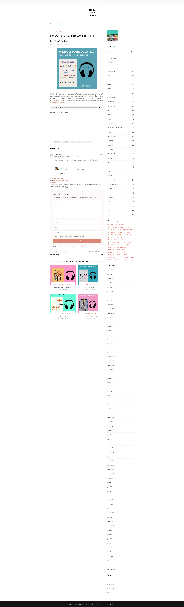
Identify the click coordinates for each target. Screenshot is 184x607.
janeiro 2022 (110, 508)
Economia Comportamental (115, 127)
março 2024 (110, 395)
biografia (110, 80)
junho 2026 (110, 278)
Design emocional (91, 316)
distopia (110, 237)
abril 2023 (109, 443)
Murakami (118, 252)
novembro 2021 (110, 517)
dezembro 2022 (111, 460)
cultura (110, 234)
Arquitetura (111, 71)
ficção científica (118, 239)
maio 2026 (109, 283)
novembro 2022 (111, 465)
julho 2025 (109, 326)
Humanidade (63, 316)
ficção (110, 239)
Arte (108, 75)
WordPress (112, 604)
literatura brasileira (114, 249)
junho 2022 (110, 487)
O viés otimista (91, 287)
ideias (73, 142)
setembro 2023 (110, 421)
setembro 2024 (111, 369)
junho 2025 (109, 330)
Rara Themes (101, 604)
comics (109, 88)
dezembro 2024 (111, 356)
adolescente (111, 62)
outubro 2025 (110, 313)
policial (125, 254)
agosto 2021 (110, 530)
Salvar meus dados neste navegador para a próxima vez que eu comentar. (70, 236)
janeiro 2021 (110, 560)
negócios (70, 284)
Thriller (109, 210)
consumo (120, 232)
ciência (52, 31)
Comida (109, 93)
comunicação (111, 97)
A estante (95, 2)
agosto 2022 (110, 478)
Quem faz (88, 2)
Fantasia (129, 237)
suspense (110, 259)
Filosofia (62, 313)
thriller (125, 259)
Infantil (109, 167)
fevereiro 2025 (110, 348)
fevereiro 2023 (110, 452)
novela (119, 254)
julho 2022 (109, 482)
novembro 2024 (111, 361)
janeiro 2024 (110, 404)
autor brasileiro (120, 224)
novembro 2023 (110, 413)
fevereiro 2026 (110, 296)
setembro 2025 (110, 317)
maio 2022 (109, 491)
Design (55, 284)
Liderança (110, 175)
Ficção (109, 132)
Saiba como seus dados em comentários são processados (87, 247)
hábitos (117, 244)
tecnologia (118, 259)
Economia (110, 123)
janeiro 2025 (110, 352)
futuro (123, 242)
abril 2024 (109, 391)
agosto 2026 (110, 270)
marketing (125, 249)
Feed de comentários (112, 588)
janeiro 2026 (110, 300)
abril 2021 (109, 547)
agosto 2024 (110, 374)
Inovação (59, 31)
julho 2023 (109, 430)
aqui (62, 100)
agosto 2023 (110, 426)
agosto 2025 (110, 322)
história (69, 313)
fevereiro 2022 (110, 504)
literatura (123, 247)
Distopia (109, 114)
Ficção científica (112, 140)
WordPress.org (110, 593)
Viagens (109, 214)
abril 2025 (109, 339)
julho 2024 (109, 378)
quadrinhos (111, 257)
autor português (113, 227)
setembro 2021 (110, 526)
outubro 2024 (110, 365)
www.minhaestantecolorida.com (60, 102)
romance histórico (112, 206)
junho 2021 (109, 539)
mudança (110, 252)
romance (109, 201)
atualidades (110, 224)
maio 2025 (109, 335)
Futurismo (110, 149)
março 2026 (110, 291)
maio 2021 (109, 543)
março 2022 (110, 500)
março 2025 (110, 343)
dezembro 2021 (110, 513)
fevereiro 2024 (110, 400)
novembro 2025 (110, 309)
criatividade (57, 142)
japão (109, 247)
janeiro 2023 (110, 456)
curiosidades (66, 142)
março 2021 (109, 552)
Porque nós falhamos (62, 287)
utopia (131, 259)
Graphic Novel (111, 153)
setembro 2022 (110, 474)
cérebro (126, 234)
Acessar (109, 580)
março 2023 (110, 447)
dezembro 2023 (110, 408)
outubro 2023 (110, 417)
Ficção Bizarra (111, 136)
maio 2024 (109, 387)
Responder (101, 154)
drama (109, 119)
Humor (109, 162)
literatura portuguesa (114, 184)
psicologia (110, 197)
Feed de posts (110, 584)
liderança (116, 247)
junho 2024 (110, 382)
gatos (129, 242)
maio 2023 (109, 439)
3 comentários (66, 44)
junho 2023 (109, 435)
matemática (110, 188)
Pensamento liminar (56, 178)
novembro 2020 (111, 569)
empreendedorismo (120, 237)
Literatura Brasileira (113, 180)
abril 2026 (109, 287)
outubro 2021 (110, 521)
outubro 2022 (110, 469)
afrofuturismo (111, 67)
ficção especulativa (113, 242)
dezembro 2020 (111, 565)
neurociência (88, 142)
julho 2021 (109, 534)
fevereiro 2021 (110, 556)
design (131, 234)
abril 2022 (109, 495)
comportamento (128, 229)
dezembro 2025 (110, 304)
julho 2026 (109, 274)
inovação (80, 142)
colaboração (112, 229)
